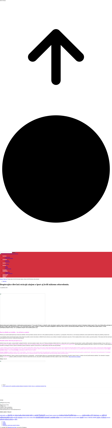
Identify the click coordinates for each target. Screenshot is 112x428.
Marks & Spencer (79, 415)
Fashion (4, 256)
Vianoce (86, 417)
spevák (65, 417)
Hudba (6, 267)
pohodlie (15, 417)
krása (66, 415)
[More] (21, 289)
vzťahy (98, 417)
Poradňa (5, 270)
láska (75, 415)
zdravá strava (9, 419)
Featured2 (47, 415)
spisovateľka (73, 417)
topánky (78, 417)
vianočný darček (92, 417)
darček (10, 415)
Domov (1, 279)
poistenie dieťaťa (26, 417)
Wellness (7, 260)
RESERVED (61, 417)
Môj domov (7, 261)
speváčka (69, 417)
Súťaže (4, 277)
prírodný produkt (50, 417)
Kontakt (4, 424)
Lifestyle (5, 259)
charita (6, 415)
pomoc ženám (33, 417)
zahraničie (108, 417)
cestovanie (2, 415)
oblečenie (96, 415)
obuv (100, 415)
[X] (7, 289)
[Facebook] (2, 289)
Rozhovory (7, 272)
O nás (4, 421)
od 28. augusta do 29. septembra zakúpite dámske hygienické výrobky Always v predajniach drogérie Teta (24, 386)
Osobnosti (5, 271)
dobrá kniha (25, 415)
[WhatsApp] (16, 289)
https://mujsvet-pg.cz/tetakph (74, 356)
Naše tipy (5, 275)
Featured (42, 415)
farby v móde (34, 415)
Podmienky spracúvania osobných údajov (11, 425)
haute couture (52, 415)
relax (57, 417)
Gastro (4, 263)
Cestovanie (5, 274)
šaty (14, 419)
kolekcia (61, 415)
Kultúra (4, 265)
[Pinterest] (11, 289)
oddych (104, 415)
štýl (16, 419)
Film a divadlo (8, 268)
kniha (57, 415)
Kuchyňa (7, 264)
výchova (103, 417)
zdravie (2, 419)
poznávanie (40, 417)
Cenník (4, 422)
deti (14, 415)
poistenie (20, 417)
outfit (11, 417)
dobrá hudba (18, 415)
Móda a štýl (7, 257)
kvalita (70, 415)
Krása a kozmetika (9, 258)
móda (84, 415)
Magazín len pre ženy (12, 427)
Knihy (6, 266)
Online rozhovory (8, 273)
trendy (82, 417)
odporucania (5, 417)
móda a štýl (89, 415)
